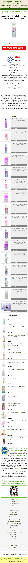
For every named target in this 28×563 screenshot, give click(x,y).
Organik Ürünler (18, 481)
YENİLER (9, 9)
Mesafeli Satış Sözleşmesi (14, 521)
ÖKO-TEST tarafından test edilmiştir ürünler (14, 80)
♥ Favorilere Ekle (14, 40)
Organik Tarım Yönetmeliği (15, 471)
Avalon (15, 72)
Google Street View (14, 545)
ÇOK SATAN (14, 9)
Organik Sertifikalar (22, 483)
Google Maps (14, 543)
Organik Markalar (10, 483)
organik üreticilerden (18, 448)
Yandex (14, 547)
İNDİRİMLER (3, 9)
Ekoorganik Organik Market (14, 2)
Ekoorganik (12, 447)
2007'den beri (23, 5)
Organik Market (22, 447)
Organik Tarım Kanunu (22, 480)
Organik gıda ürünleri (18, 468)
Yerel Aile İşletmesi (9, 7)
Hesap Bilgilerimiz (14, 530)
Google (14, 540)
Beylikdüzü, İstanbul (18, 7)
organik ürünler (13, 450)
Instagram (14, 536)
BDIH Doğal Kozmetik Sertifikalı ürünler (18, 78)
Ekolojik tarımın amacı (21, 455)
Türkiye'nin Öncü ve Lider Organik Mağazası (11, 3)
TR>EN (26, 9)
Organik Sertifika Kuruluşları (15, 475)
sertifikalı (25, 448)
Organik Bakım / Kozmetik (7, 11)
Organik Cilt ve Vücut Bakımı (10, 77)
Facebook (14, 538)
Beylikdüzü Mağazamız (14, 503)
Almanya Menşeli (16, 74)
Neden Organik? (12, 480)
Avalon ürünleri (10, 75)
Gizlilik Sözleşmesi (14, 525)
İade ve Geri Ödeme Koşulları (14, 523)
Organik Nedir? (4, 480)
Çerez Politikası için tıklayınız (11, 558)
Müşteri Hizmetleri (14, 534)
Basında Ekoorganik (14, 505)
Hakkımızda (14, 499)
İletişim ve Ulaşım (14, 510)
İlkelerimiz (14, 501)
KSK (16, 483)
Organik (19, 450)
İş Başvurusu (14, 508)
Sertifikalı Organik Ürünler (12, 5)
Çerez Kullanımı (9, 532)
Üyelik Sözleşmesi (14, 527)
